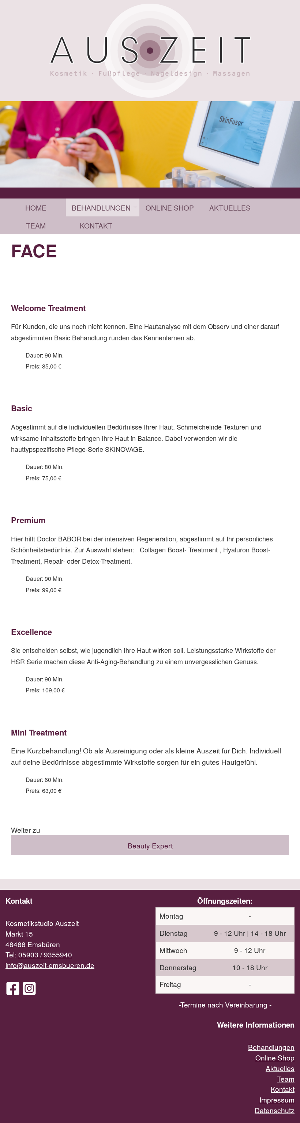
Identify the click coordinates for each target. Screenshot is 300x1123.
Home (35, 207)
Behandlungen (101, 207)
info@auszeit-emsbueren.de (49, 965)
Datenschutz (275, 1110)
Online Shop (170, 207)
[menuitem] (35, 207)
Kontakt (96, 225)
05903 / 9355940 (45, 954)
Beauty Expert (150, 845)
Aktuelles (230, 207)
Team (36, 225)
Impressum (277, 1099)
